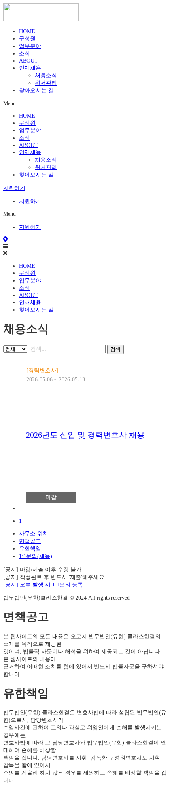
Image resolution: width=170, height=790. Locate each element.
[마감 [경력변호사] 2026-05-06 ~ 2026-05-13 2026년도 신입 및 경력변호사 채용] (94, 508)
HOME (27, 31)
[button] (85, 103)
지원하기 (30, 201)
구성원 (27, 38)
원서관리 (46, 83)
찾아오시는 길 (36, 90)
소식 (24, 53)
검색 (115, 349)
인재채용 (30, 68)
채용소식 (46, 75)
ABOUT (28, 60)
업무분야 (30, 46)
